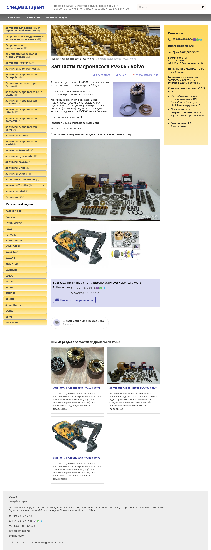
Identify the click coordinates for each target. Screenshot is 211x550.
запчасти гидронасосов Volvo (78, 58)
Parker (9, 287)
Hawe (8, 229)
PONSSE (10, 293)
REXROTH (11, 299)
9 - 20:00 (180, 60)
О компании (32, 17)
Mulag (9, 281)
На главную (13, 17)
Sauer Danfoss (14, 305)
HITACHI (10, 234)
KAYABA (10, 258)
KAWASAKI (11, 252)
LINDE (9, 275)
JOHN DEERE (13, 246)
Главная (55, 58)
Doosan (10, 217)
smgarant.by (16, 535)
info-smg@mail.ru (182, 45)
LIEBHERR (11, 269)
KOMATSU (11, 264)
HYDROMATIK (13, 240)
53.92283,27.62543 (22, 516)
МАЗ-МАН (11, 322)
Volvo (8, 316)
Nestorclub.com (56, 542)
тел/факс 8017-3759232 (85, 293)
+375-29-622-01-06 (85, 288)
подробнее (60, 408)
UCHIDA (10, 311)
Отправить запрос (56, 17)
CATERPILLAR (13, 211)
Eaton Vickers (13, 223)
